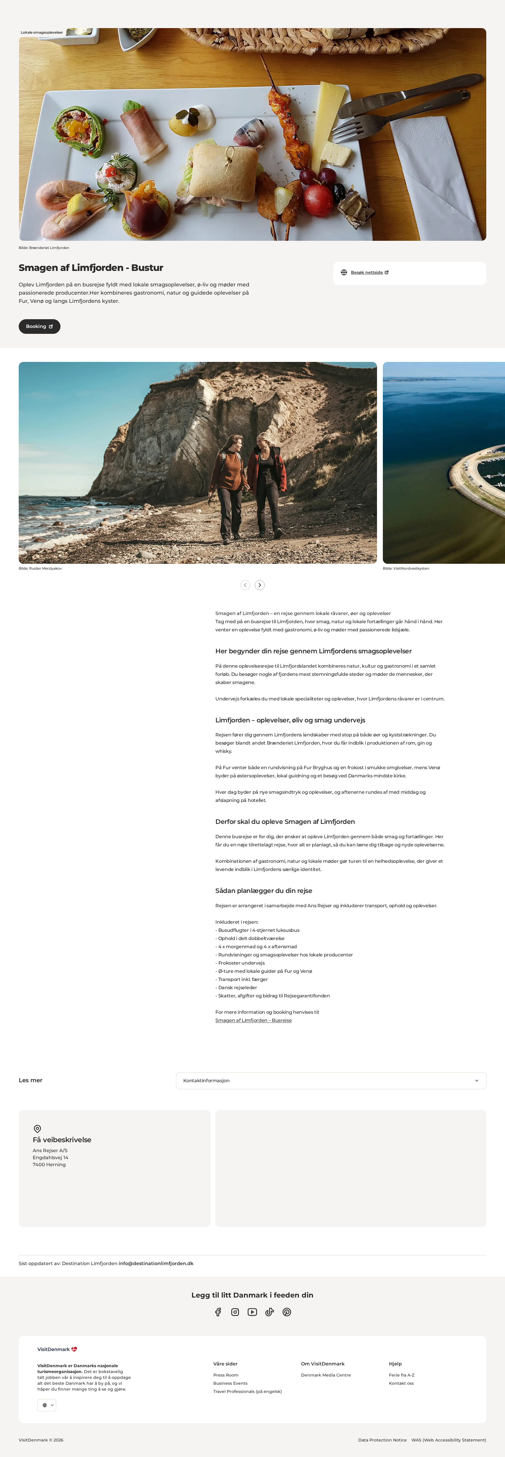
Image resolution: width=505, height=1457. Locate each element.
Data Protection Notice (382, 1440)
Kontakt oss (401, 1383)
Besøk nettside (367, 272)
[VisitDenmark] (57, 1349)
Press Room (225, 1375)
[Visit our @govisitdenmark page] (269, 1312)
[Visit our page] (235, 1312)
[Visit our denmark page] (218, 1312)
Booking (36, 326)
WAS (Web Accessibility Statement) (448, 1440)
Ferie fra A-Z (401, 1375)
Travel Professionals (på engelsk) (247, 1391)
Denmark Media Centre (326, 1375)
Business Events (230, 1383)
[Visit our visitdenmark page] (252, 1312)
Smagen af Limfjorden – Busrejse (253, 1020)
